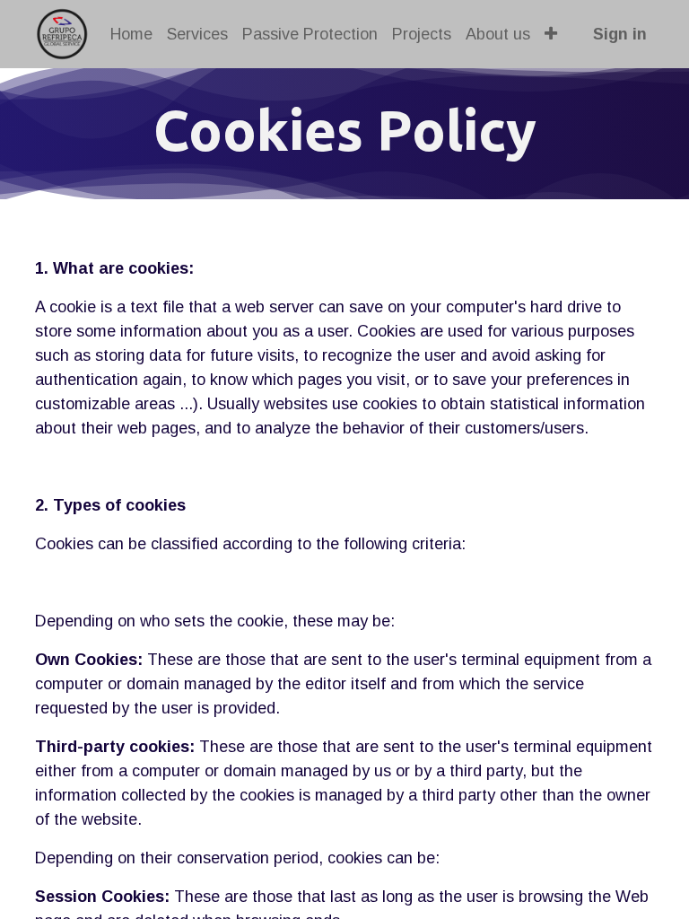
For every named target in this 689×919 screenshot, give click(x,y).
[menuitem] (131, 34)
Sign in (620, 34)
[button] (550, 34)
